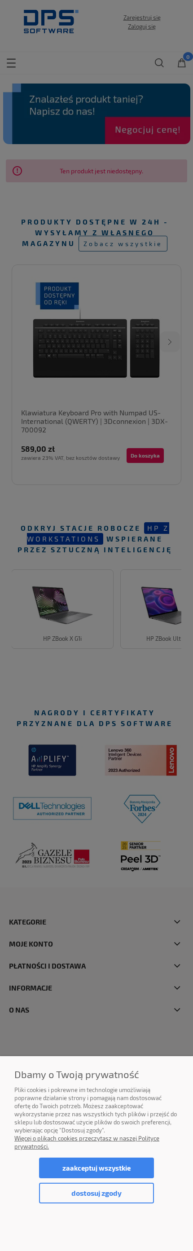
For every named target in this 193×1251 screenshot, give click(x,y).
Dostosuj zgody (96, 1193)
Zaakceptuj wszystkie (96, 1168)
